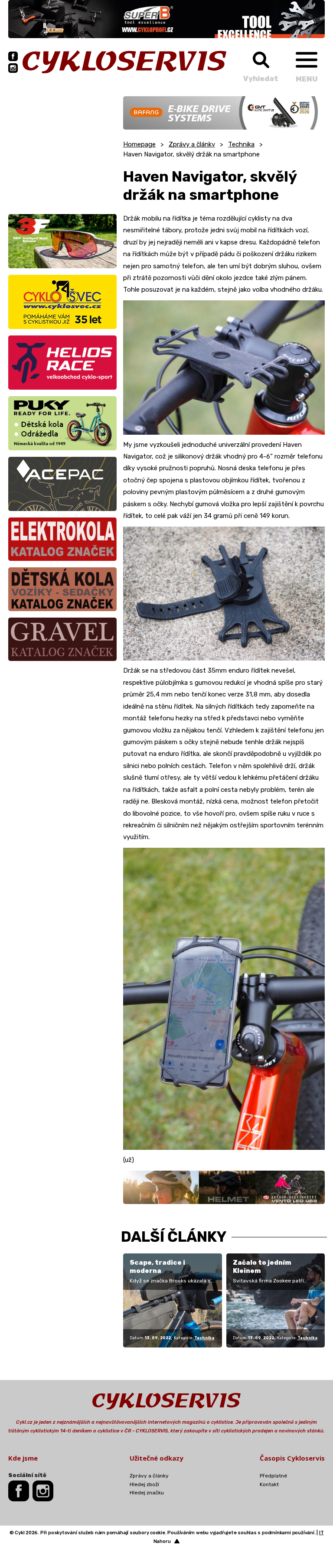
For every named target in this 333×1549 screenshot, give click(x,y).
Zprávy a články (192, 144)
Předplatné (273, 1476)
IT (321, 1533)
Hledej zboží (144, 1484)
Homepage (139, 144)
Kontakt (269, 1484)
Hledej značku (147, 1493)
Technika (241, 144)
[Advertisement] (62, 150)
